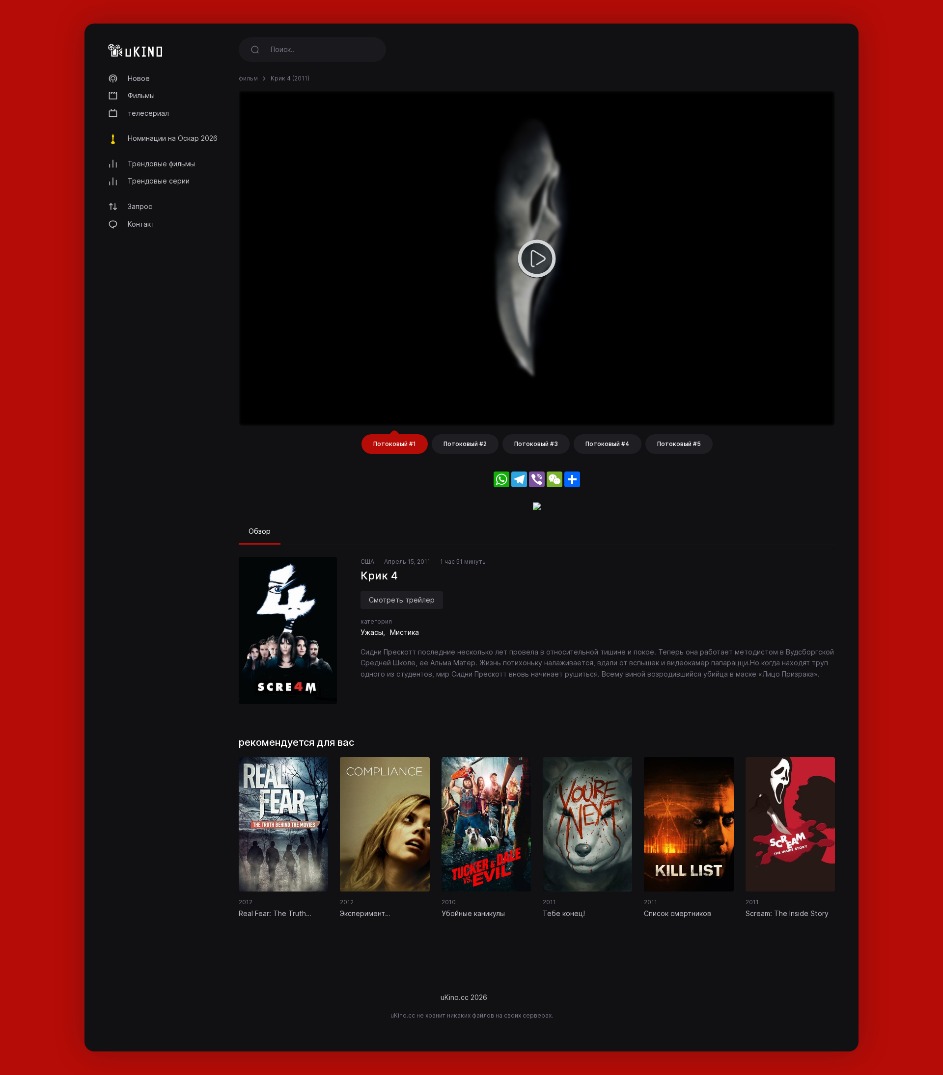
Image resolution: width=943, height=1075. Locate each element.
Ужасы (372, 632)
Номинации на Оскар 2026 (173, 138)
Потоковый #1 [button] (394, 443)
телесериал (148, 113)
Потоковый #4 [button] (607, 443)
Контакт (141, 224)
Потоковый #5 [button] (679, 443)
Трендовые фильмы (161, 163)
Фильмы (141, 95)
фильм (248, 78)
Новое (139, 78)
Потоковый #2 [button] (465, 443)
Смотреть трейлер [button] (402, 600)
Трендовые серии (159, 181)
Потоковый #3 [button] (536, 443)
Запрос (140, 206)
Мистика (404, 632)
